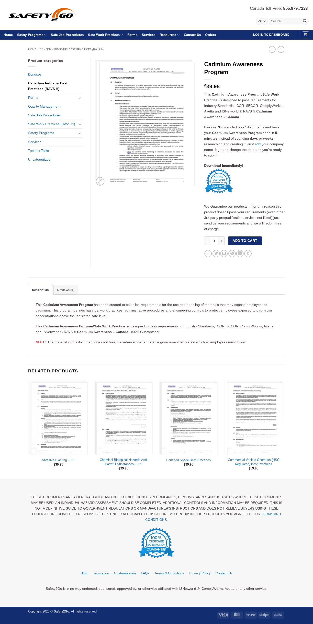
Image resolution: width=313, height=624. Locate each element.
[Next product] (272, 49)
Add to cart (245, 241)
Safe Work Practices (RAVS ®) (51, 124)
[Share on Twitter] (216, 253)
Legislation (100, 573)
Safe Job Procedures (67, 35)
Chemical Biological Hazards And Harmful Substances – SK (123, 462)
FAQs (145, 573)
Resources (168, 35)
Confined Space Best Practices (188, 460)
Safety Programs (30, 35)
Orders (210, 35)
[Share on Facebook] (208, 253)
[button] (305, 34)
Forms (132, 35)
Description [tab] (40, 290)
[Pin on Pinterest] (232, 253)
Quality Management (44, 106)
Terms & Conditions (169, 573)
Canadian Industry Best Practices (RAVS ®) (72, 49)
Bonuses (35, 74)
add (258, 144)
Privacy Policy (200, 573)
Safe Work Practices (104, 35)
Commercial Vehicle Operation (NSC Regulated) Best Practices (253, 462)
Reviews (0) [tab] (65, 290)
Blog (84, 573)
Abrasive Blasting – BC (58, 460)
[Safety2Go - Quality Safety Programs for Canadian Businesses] (48, 15)
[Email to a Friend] (224, 253)
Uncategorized (39, 159)
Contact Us (192, 35)
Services (148, 35)
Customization (125, 573)
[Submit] (304, 21)
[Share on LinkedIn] (240, 253)
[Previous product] (281, 49)
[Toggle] (80, 97)
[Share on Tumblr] (248, 253)
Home (8, 35)
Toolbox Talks (38, 151)
